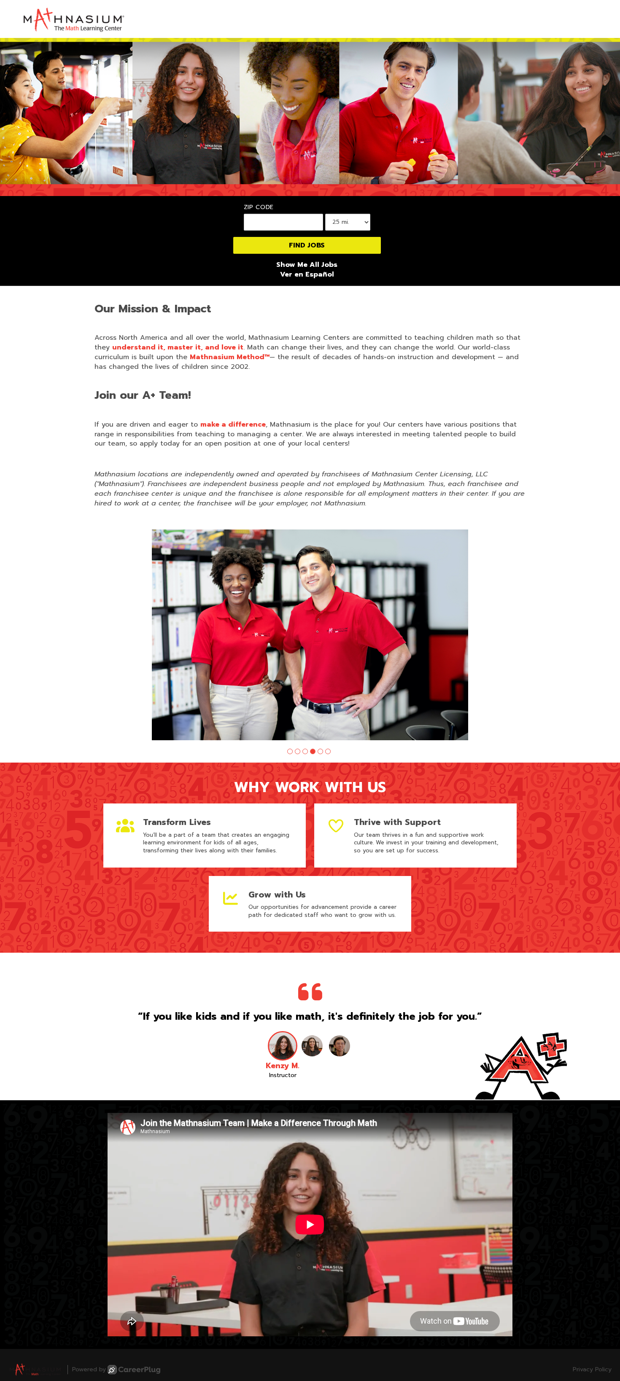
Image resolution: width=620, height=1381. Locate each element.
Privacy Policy (592, 1369)
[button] (290, 751)
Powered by (89, 1369)
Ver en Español (307, 274)
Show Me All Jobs (306, 265)
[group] (310, 634)
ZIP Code (259, 207)
